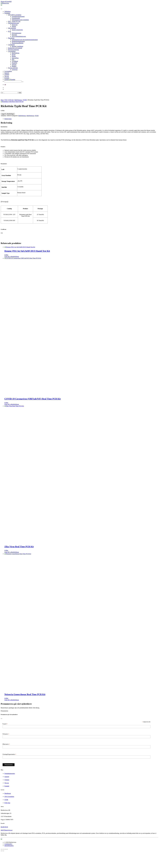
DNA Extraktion (9, 796)
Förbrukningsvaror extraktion (20, 20)
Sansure (14, 64)
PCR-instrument (16, 33)
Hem (2, 100)
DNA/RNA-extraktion (14, 15)
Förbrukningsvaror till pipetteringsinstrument (25, 39)
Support (6, 73)
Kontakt (6, 78)
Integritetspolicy (9, 845)
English (6, 79)
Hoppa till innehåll (6, 1)
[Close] (1, 718)
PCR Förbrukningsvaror (19, 36)
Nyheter (6, 74)
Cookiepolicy (8, 844)
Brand (13, 54)
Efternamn (6, 744)
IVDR (6, 799)
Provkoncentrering (13, 49)
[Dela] (5, 849)
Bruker (14, 56)
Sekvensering (12, 28)
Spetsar (14, 26)
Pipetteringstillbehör (17, 43)
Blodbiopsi (7, 793)
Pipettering (11, 38)
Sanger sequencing (17, 30)
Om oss (6, 76)
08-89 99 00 (4, 827)
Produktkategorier (9, 773)
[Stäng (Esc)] (7, 849)
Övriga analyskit (13, 68)
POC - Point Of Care (14, 21)
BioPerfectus (15, 53)
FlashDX (14, 63)
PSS (13, 59)
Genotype (14, 69)
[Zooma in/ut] (1, 849)
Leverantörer (12, 51)
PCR (9, 31)
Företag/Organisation (9, 754)
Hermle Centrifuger (17, 46)
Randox (14, 66)
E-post (5, 724)
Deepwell (14, 25)
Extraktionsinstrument (18, 16)
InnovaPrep (15, 58)
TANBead (15, 61)
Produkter (7, 13)
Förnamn (6, 734)
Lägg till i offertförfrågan (7, 114)
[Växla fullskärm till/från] (3, 849)
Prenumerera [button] (4, 711)
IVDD (25, 100)
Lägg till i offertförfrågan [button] (11, 256)
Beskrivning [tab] (8, 119)
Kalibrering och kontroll (15, 48)
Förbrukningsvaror (13, 23)
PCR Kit (14, 34)
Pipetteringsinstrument (18, 41)
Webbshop (7, 11)
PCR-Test (7, 803)
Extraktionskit (16, 18)
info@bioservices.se (6, 830)
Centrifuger (11, 44)
